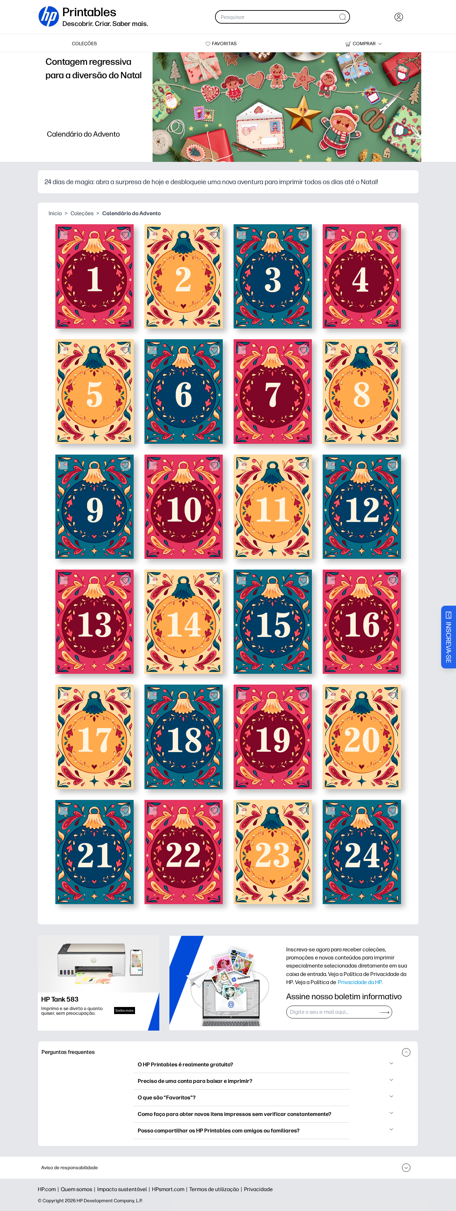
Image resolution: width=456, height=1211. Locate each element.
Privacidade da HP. (360, 982)
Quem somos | (79, 1189)
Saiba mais (124, 1010)
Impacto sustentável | (124, 1189)
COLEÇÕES (84, 44)
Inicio (55, 213)
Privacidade (258, 1189)
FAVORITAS (224, 44)
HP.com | (49, 1189)
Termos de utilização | (216, 1189)
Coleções (82, 213)
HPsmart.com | (170, 1189)
